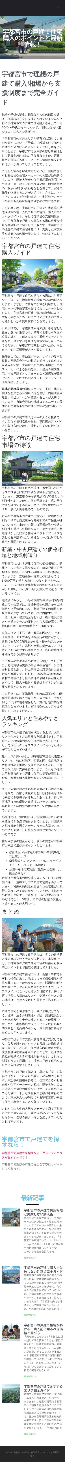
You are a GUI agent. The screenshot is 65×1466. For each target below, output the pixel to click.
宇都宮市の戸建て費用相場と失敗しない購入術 (43, 1212)
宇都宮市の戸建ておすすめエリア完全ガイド (43, 1388)
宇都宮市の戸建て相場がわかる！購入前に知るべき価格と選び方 (43, 1329)
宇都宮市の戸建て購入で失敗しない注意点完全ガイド (43, 1269)
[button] (58, 7)
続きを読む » (30, 1257)
